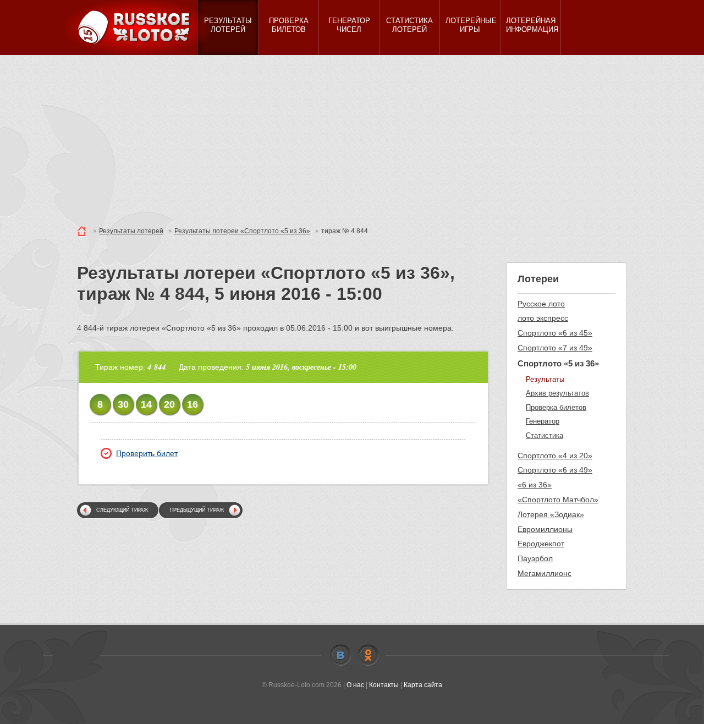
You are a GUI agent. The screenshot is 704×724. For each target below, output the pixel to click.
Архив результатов (557, 393)
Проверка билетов (556, 407)
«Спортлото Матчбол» (558, 499)
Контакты (384, 685)
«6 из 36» (535, 484)
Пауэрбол (535, 558)
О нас (355, 685)
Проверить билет (147, 453)
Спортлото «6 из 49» (555, 469)
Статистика (544, 435)
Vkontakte (340, 655)
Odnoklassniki (368, 655)
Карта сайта (423, 685)
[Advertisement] (352, 138)
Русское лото (541, 303)
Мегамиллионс (544, 573)
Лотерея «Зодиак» (551, 514)
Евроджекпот (541, 543)
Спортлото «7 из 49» (555, 347)
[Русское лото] (137, 27)
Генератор (542, 421)
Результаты (545, 379)
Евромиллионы (545, 529)
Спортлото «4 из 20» (555, 455)
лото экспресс (543, 318)
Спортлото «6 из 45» (555, 332)
